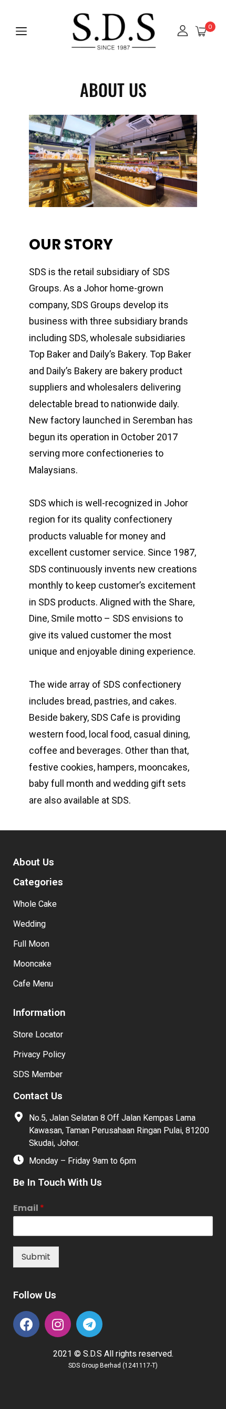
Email (28, 1208)
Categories (38, 882)
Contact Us (38, 1096)
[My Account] (182, 32)
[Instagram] (58, 1324)
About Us (33, 862)
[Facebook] (26, 1324)
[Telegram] (89, 1324)
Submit (36, 1257)
